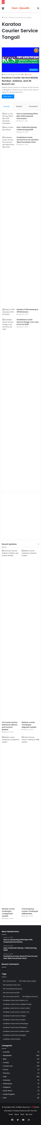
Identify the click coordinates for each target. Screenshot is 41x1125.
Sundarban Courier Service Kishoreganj (15, 1023)
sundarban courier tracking (11, 1039)
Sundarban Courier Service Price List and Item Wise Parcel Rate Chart (27, 139)
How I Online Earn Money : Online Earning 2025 (27, 128)
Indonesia (6, 1080)
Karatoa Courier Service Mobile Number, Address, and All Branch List (20, 81)
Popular (6, 106)
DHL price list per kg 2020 (11, 992)
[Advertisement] (20, 516)
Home (5, 17)
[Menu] (3, 8)
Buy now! (29, 1114)
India (5, 1076)
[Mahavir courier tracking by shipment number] (30, 635)
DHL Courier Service (9, 981)
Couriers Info (8, 1066)
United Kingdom (9, 1094)
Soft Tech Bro (32, 1111)
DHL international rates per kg (12, 989)
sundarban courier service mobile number (16, 1031)
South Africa (7, 1091)
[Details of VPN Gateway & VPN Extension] (8, 312)
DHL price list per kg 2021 (11, 996)
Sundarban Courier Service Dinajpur (14, 1016)
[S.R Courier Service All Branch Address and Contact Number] (10, 635)
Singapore (6, 1087)
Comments (33, 106)
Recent (19, 106)
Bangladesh (7, 1055)
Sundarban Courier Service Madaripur (15, 1027)
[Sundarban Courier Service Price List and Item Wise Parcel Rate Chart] (8, 221)
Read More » (8, 96)
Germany (6, 1073)
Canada (6, 1062)
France (5, 1069)
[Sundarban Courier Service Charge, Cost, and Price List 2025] (8, 403)
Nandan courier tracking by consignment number (8, 912)
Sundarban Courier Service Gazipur (14, 1020)
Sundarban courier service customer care (16, 1012)
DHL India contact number (27, 981)
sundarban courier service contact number (16, 1008)
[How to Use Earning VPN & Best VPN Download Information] (8, 119)
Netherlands (7, 1084)
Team (22, 1114)
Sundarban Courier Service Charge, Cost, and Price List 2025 (27, 322)
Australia (6, 1052)
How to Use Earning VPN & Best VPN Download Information (27, 116)
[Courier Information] (20, 8)
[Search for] (38, 8)
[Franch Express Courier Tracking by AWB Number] (30, 821)
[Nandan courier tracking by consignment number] (10, 821)
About (16, 1114)
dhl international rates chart (11, 985)
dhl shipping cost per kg (30, 996)
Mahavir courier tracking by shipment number (29, 724)
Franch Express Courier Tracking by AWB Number (30, 911)
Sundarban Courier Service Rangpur (14, 1035)
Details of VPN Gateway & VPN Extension (27, 310)
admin (5, 74)
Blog (4, 1059)
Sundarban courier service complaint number (17, 1004)
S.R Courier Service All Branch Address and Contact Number (9, 726)
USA (4, 1098)
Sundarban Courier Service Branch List (15, 1000)
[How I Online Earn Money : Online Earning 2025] (8, 130)
